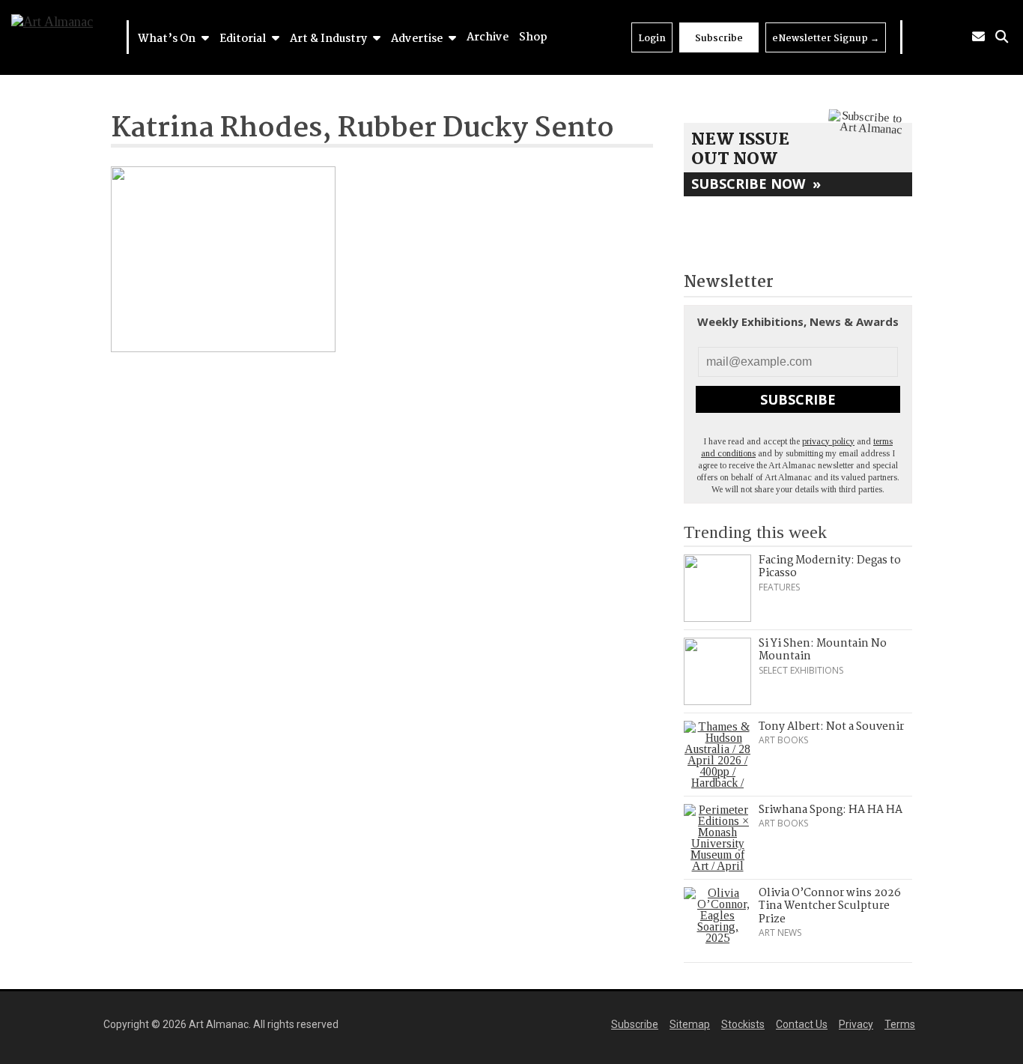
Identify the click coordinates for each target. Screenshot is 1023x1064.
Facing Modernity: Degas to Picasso (830, 567)
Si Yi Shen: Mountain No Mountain (823, 650)
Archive (488, 37)
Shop (533, 37)
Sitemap (690, 1024)
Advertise (418, 39)
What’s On (168, 39)
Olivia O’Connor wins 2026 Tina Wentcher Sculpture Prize (830, 906)
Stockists (743, 1024)
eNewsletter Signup (825, 38)
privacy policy (828, 441)
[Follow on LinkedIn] (918, 37)
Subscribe (719, 38)
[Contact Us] (978, 37)
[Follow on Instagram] (957, 37)
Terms (899, 1024)
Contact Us (802, 1024)
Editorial (243, 39)
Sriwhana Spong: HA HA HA (830, 810)
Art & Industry (329, 39)
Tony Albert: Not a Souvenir (831, 727)
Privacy (856, 1024)
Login (652, 38)
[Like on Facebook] (937, 37)
